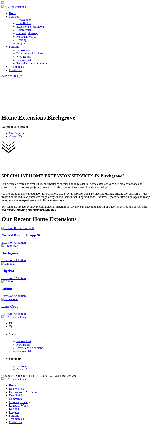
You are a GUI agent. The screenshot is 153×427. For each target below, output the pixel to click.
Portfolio (14, 46)
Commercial (23, 29)
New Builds (23, 23)
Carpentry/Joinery (27, 33)
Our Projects (16, 133)
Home (12, 13)
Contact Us (15, 70)
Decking (21, 40)
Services (14, 16)
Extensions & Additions (30, 26)
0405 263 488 (9, 76)
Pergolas (21, 43)
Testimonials (16, 66)
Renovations (23, 19)
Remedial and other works (31, 63)
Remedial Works (26, 36)
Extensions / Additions (29, 53)
